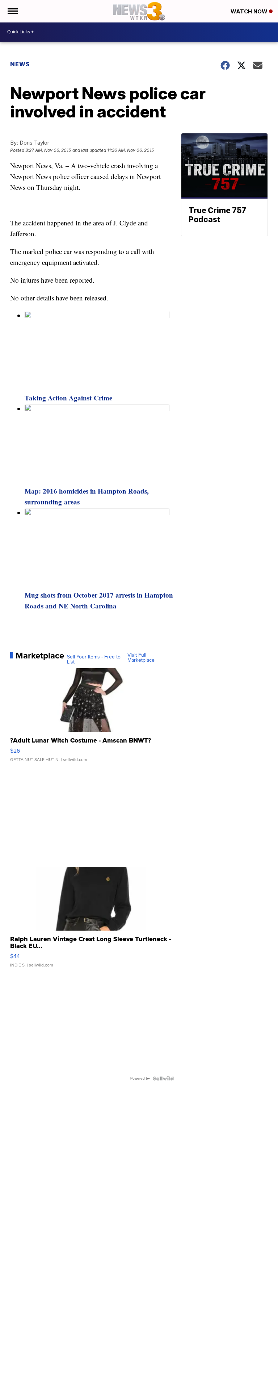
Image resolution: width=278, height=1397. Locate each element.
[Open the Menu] (12, 11)
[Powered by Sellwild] (163, 1078)
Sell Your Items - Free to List (94, 659)
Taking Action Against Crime (68, 398)
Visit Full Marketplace (141, 658)
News (20, 64)
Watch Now (250, 11)
